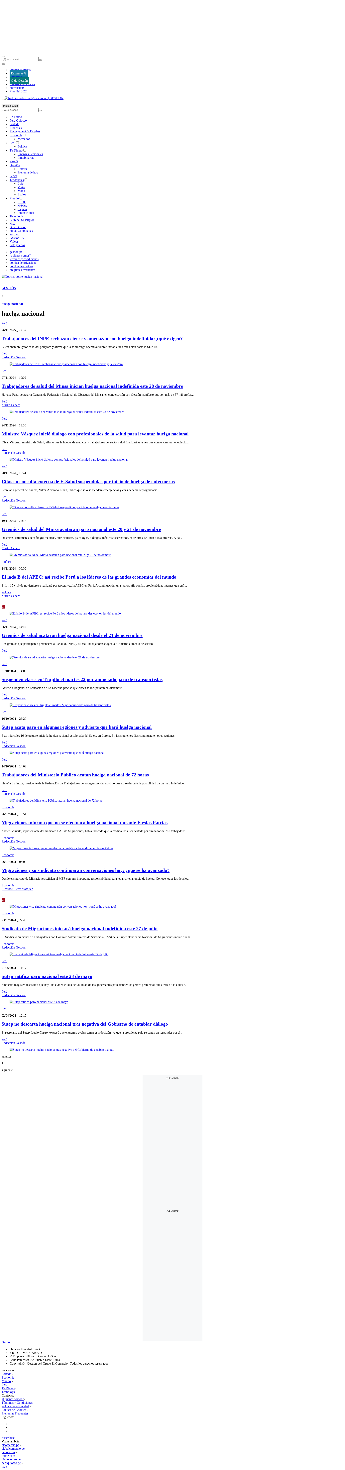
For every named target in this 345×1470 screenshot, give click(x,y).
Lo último (16, 117)
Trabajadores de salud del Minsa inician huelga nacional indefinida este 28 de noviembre (92, 386)
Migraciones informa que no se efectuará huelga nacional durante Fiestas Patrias (85, 822)
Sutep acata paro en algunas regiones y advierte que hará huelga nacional (77, 727)
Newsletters (17, 87)
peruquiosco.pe (11, 1463)
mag (4, 1466)
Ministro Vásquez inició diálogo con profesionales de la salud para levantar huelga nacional (95, 433)
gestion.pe (16, 252)
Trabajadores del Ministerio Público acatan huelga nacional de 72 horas (75, 774)
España (22, 209)
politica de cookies (21, 266)
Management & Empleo (25, 131)
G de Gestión (19, 80)
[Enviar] (40, 60)
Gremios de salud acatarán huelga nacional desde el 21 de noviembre (72, 635)
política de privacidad (23, 262)
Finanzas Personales (22, 84)
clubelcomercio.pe (13, 1448)
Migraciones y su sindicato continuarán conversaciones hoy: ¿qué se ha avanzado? (86, 870)
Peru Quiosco (18, 120)
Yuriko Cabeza (11, 405)
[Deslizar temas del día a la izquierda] (3, 64)
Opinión (15, 165)
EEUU (22, 202)
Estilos (22, 194)
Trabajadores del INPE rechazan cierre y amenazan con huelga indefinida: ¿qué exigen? (92, 338)
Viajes (21, 187)
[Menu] (3, 56)
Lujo (21, 183)
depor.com (8, 1452)
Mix (12, 223)
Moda (21, 190)
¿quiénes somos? (20, 255)
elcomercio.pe (10, 1445)
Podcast (14, 234)
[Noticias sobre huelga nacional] (22, 276)
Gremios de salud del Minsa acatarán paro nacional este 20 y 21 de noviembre (81, 529)
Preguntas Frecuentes (15, 1413)
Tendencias (17, 180)
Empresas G (18, 73)
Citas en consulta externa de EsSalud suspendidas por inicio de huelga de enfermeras (88, 481)
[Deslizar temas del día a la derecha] (3, 99)
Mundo (14, 198)
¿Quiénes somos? (13, 1399)
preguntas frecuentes (22, 270)
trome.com (8, 1455)
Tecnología (17, 216)
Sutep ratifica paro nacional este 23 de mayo (47, 976)
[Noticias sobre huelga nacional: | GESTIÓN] (34, 98)
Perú (12, 143)
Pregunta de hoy (28, 172)
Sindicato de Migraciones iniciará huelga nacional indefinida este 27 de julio (80, 928)
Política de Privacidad (15, 1406)
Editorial (23, 168)
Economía (16, 135)
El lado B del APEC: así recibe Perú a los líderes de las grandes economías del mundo (89, 577)
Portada (14, 124)
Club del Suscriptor (22, 220)
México (22, 205)
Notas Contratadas (21, 230)
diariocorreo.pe (11, 1459)
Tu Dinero (16, 150)
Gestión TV (17, 238)
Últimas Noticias (20, 69)
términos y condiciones (24, 259)
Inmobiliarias (26, 157)
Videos (14, 241)
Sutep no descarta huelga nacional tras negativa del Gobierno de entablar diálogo (85, 1024)
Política (22, 146)
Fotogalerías (17, 245)
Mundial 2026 (18, 91)
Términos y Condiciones (17, 1402)
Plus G (14, 161)
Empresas (16, 77)
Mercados (24, 139)
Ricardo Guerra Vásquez (17, 889)
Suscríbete (8, 1437)
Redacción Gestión (14, 357)
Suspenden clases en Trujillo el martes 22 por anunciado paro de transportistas (82, 679)
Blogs (13, 176)
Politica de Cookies (14, 1410)
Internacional (26, 212)
